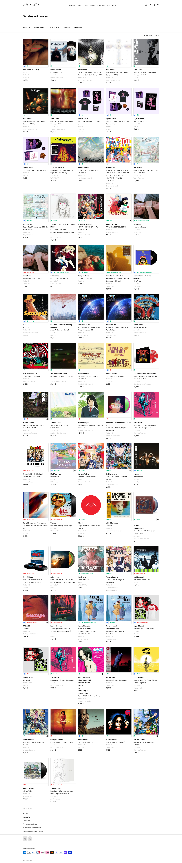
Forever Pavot (55, 70)
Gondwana (137, 232)
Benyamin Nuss (84, 325)
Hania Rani (137, 224)
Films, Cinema (54, 27)
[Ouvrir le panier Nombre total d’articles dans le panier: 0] (158, 5)
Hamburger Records (85, 178)
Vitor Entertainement (85, 80)
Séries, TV (26, 27)
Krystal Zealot (83, 119)
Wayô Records (138, 178)
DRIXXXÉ (26, 325)
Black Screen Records (113, 436)
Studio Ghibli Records (85, 384)
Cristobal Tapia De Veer (114, 276)
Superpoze (137, 474)
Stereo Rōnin (137, 688)
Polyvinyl (81, 533)
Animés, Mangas (39, 27)
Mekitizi (81, 129)
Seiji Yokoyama (111, 474)
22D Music (26, 78)
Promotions (78, 27)
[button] (156, 35)
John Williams (28, 577)
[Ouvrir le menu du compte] (154, 5)
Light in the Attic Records (142, 384)
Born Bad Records (56, 78)
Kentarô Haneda (84, 626)
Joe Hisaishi (137, 167)
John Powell (54, 577)
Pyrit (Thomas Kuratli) (31, 70)
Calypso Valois (83, 276)
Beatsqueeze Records (30, 333)
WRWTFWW (54, 178)
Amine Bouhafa (83, 739)
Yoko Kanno (82, 70)
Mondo (25, 533)
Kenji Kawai (82, 577)
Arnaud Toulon (83, 167)
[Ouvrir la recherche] (150, 5)
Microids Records (56, 237)
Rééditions (66, 27)
